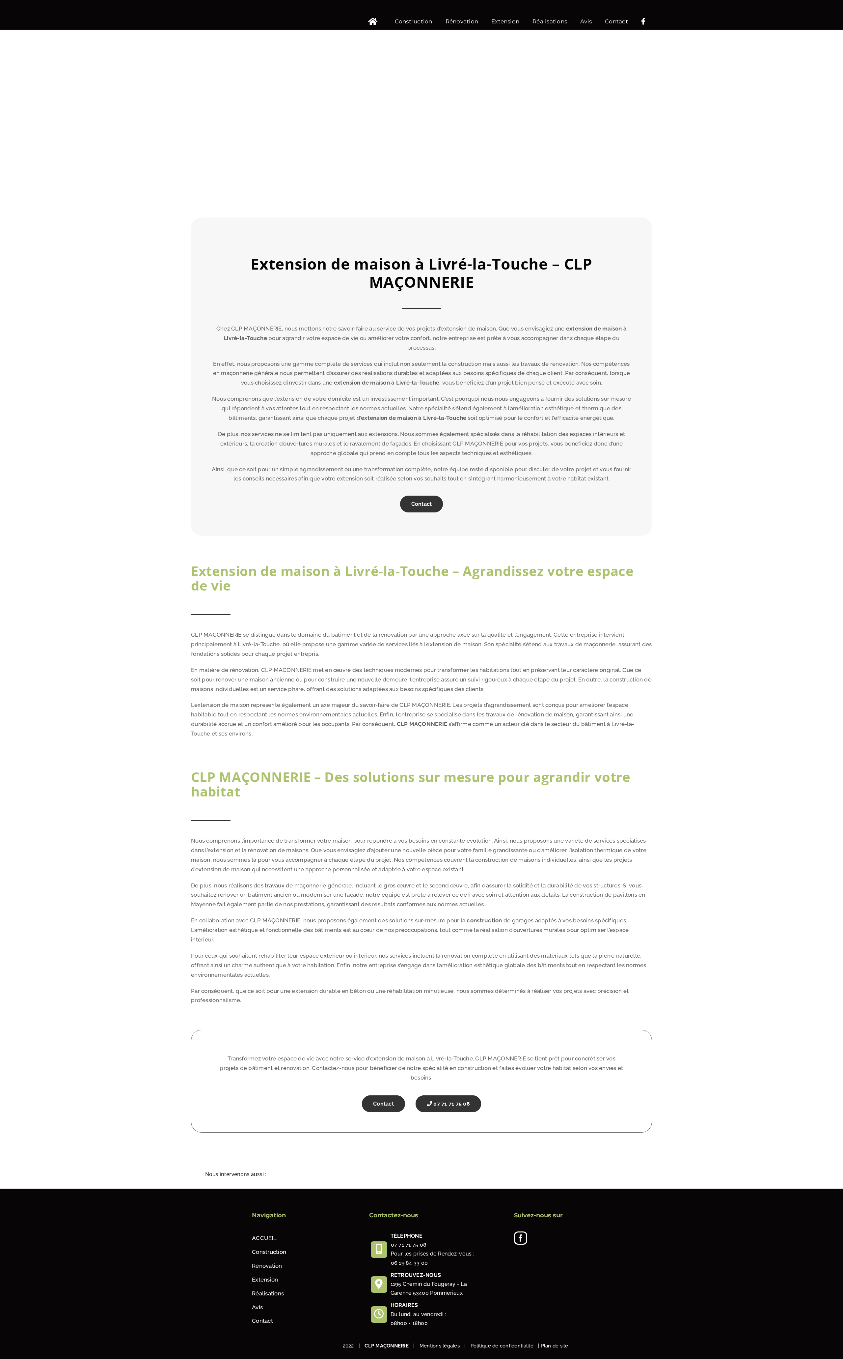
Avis (257, 1307)
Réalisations (268, 1293)
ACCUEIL (264, 1238)
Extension (265, 1279)
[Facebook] (520, 1238)
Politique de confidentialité (502, 1346)
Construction (269, 1252)
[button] (421, 1174)
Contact (421, 504)
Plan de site (554, 1346)
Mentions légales (440, 1346)
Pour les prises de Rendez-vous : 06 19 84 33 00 (432, 1258)
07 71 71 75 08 (451, 1104)
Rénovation (267, 1265)
